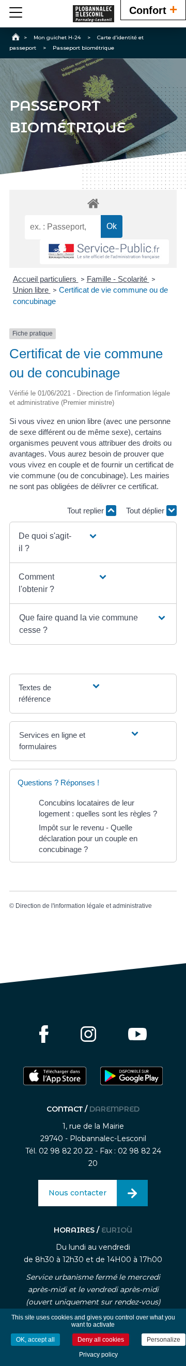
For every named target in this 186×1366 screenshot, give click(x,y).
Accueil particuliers (46, 279)
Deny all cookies (101, 1339)
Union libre (32, 289)
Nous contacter (77, 1192)
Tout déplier (146, 510)
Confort (153, 9)
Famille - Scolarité (118, 279)
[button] (58, 542)
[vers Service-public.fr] (104, 252)
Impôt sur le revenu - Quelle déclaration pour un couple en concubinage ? (88, 838)
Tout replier (86, 510)
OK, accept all (35, 1339)
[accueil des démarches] (93, 203)
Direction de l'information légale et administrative (84, 905)
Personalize (163, 1339)
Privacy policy (98, 1354)
